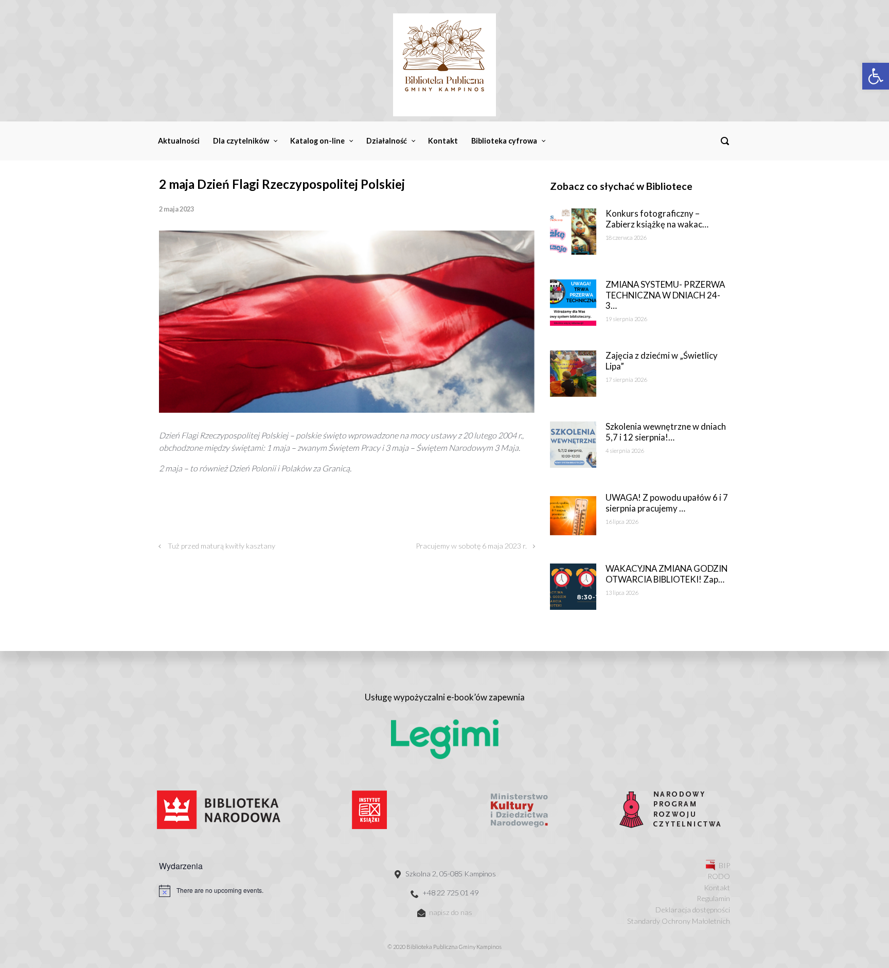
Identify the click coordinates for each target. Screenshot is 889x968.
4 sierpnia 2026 (625, 450)
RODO (718, 876)
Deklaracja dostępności (692, 909)
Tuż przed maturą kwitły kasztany (221, 545)
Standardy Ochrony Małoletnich (678, 921)
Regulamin (713, 898)
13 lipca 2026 (622, 592)
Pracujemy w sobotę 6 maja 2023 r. (471, 545)
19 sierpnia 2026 (626, 318)
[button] (875, 76)
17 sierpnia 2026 (626, 379)
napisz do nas (450, 912)
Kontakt (717, 887)
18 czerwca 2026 (626, 237)
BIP (724, 865)
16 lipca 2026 (622, 521)
